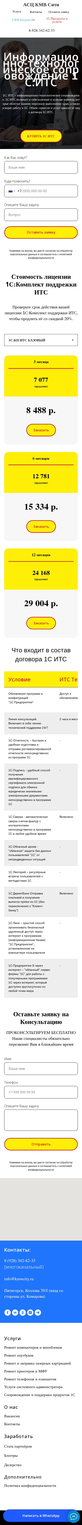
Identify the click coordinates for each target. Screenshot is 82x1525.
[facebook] (7, 1430)
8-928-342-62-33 (42, 30)
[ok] (23, 1430)
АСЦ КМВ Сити (41, 4)
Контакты (36, 12)
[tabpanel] (41, 609)
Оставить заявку (59, 12)
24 (33, 20)
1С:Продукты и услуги (56, 20)
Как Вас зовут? (15, 275)
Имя (7, 1176)
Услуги (16, 11)
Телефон (11, 1199)
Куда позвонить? (17, 298)
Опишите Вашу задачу (21, 322)
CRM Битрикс (21, 20)
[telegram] (38, 1430)
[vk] (15, 1430)
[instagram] (30, 1430)
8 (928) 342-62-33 (19, 1378)
